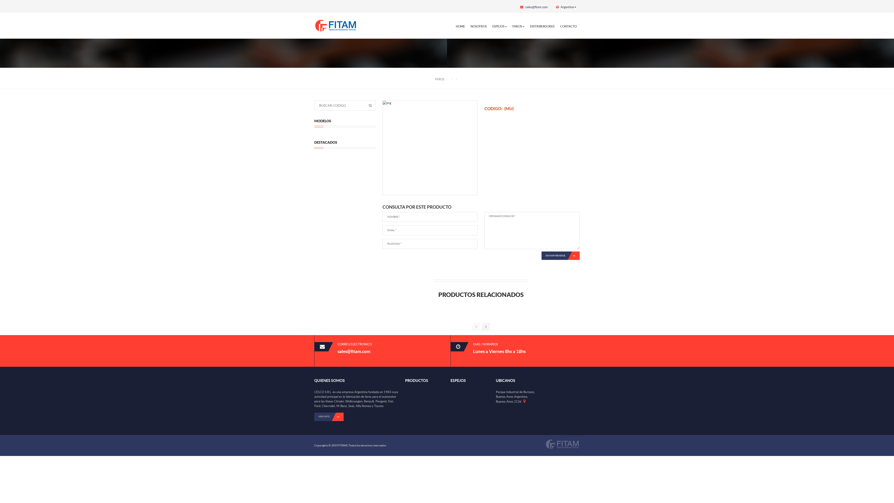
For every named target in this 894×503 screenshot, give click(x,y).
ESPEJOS (498, 26)
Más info (324, 416)
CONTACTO (568, 26)
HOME (460, 26)
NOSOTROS (479, 26)
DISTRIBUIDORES (542, 26)
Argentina (567, 7)
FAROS (517, 26)
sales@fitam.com (536, 7)
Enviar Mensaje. (556, 255)
